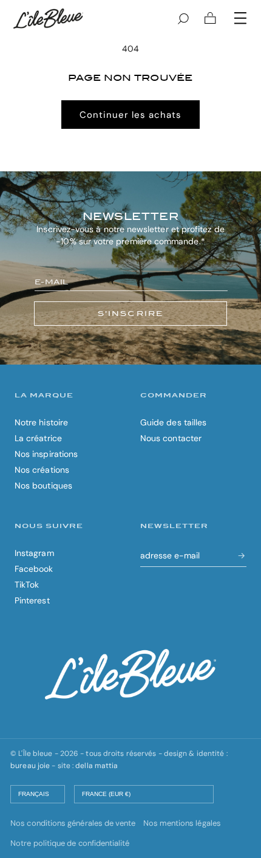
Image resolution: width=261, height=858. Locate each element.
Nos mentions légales (182, 823)
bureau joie (30, 765)
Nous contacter (171, 438)
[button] (240, 18)
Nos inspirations (46, 453)
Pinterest (32, 600)
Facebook (34, 568)
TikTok (27, 584)
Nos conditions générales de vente (72, 823)
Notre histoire (41, 422)
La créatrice (38, 438)
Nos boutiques (43, 485)
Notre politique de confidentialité (69, 843)
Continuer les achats (130, 115)
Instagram (34, 552)
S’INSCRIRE (131, 313)
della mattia (96, 765)
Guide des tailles (173, 422)
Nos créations (42, 469)
